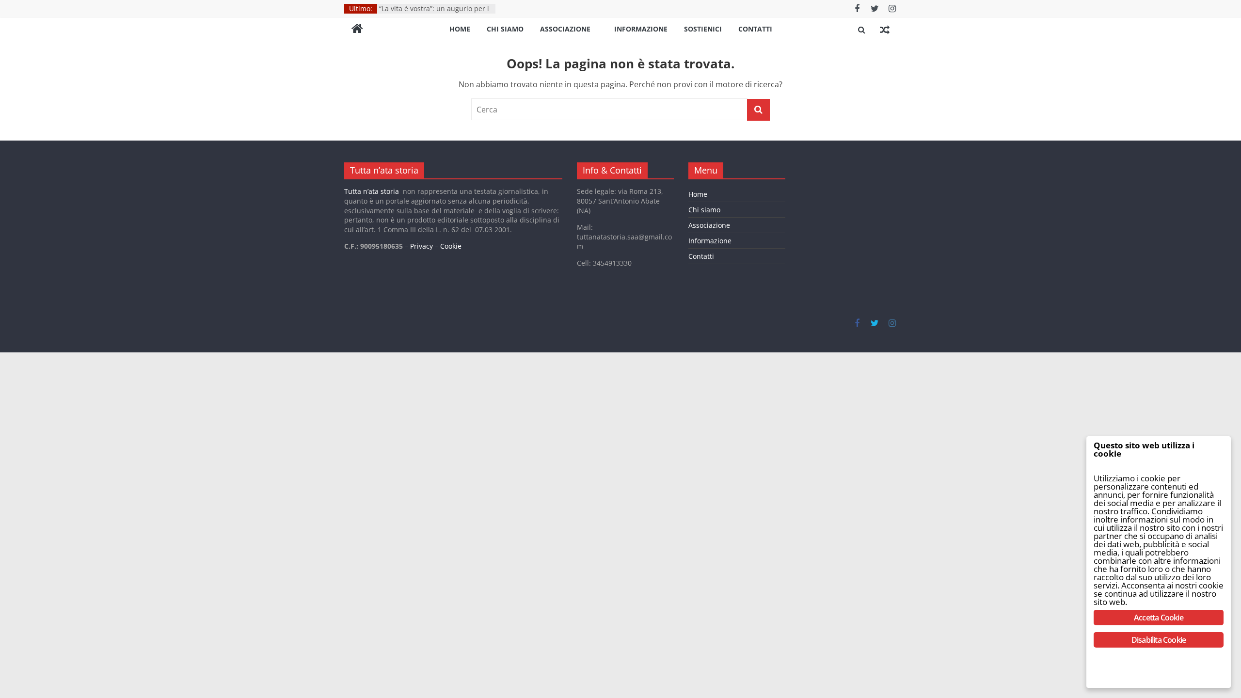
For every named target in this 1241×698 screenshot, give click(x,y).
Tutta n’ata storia (371, 191)
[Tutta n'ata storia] (357, 29)
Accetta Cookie (1158, 617)
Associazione (565, 28)
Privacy (421, 246)
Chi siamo (505, 28)
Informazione (641, 28)
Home (459, 28)
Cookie (450, 246)
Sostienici (703, 28)
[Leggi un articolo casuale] (885, 29)
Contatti (755, 28)
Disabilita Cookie (1158, 640)
